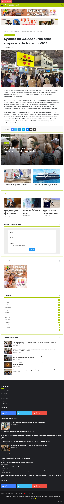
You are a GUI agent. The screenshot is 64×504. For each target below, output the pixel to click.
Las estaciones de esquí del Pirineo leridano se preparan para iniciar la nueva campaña (26, 441)
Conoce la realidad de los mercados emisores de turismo (17, 431)
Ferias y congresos (9, 315)
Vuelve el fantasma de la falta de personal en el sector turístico (29, 445)
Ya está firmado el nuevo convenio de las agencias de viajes (28, 422)
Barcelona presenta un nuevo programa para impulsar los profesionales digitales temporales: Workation (31, 475)
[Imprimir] (34, 129)
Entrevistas (7, 327)
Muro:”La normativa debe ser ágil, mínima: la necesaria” (17, 462)
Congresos (38, 496)
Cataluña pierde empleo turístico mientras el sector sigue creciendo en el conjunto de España (20, 152)
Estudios (7, 305)
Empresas (11, 31)
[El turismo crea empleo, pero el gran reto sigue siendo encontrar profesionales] (8, 372)
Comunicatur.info (29, 493)
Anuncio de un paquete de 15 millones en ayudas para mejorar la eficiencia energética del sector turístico (12, 212)
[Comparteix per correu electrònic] (30, 129)
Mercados (7, 312)
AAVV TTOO (8, 320)
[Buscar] (62, 5)
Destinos (7, 300)
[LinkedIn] (19, 129)
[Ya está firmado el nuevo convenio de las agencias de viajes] (5, 426)
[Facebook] (12, 129)
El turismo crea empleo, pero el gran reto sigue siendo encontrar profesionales (36, 370)
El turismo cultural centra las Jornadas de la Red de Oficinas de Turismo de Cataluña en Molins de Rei (51, 211)
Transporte (7, 310)
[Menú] (2, 5)
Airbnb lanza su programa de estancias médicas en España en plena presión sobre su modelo (31, 211)
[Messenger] (27, 129)
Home (6, 31)
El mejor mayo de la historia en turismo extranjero (15, 458)
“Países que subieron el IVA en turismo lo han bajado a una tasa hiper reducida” (24, 471)
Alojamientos (8, 307)
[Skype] (23, 129)
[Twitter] (15, 129)
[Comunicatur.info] (12, 5)
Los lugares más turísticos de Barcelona (12, 467)
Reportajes (7, 317)
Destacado (7, 330)
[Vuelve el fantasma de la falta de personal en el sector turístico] (5, 448)
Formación (12, 34)
